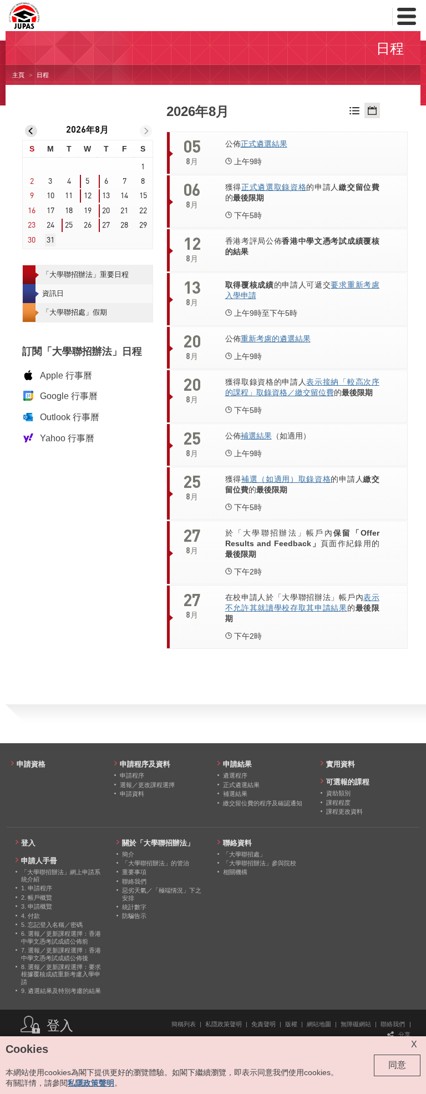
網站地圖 (319, 1024)
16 (32, 211)
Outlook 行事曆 (69, 417)
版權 (291, 1024)
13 (106, 196)
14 (124, 196)
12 (88, 196)
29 (143, 225)
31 (50, 240)
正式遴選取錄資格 (274, 187)
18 (69, 211)
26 (88, 225)
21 (124, 211)
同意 (397, 1065)
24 (50, 225)
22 (143, 211)
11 (69, 196)
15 (143, 196)
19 (88, 211)
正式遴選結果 (264, 143)
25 (69, 225)
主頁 (18, 75)
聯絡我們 (393, 1024)
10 (50, 196)
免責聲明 (263, 1024)
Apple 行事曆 (66, 375)
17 (50, 211)
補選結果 (256, 435)
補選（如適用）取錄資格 (286, 479)
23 (32, 225)
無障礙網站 (356, 1024)
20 (106, 211)
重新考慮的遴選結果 (276, 338)
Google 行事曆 (69, 396)
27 (106, 225)
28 (124, 225)
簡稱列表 (183, 1024)
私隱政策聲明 (223, 1024)
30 (32, 240)
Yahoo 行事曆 (67, 438)
